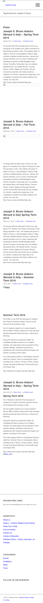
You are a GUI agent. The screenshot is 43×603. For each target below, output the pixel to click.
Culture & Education (11, 536)
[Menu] (36, 5)
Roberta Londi (29, 41)
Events (6, 558)
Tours (19, 41)
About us (6, 519)
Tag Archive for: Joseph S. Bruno (17, 13)
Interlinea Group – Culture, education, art (19, 539)
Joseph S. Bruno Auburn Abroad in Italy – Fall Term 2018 (19, 124)
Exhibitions (7, 561)
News (15, 41)
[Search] (31, 5)
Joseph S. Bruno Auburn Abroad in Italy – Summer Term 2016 (18, 277)
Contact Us (7, 532)
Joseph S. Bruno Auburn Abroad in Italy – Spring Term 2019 (21, 34)
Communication (9, 529)
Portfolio (6, 542)
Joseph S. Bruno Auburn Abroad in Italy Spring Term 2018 (19, 214)
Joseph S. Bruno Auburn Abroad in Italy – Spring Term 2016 (21, 385)
